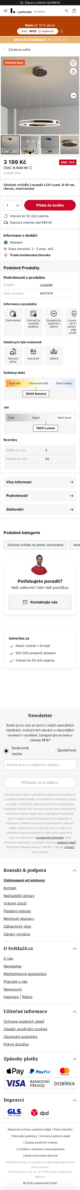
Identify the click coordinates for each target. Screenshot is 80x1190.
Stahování (14, 509)
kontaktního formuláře (50, 837)
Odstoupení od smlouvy (24, 880)
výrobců (69, 847)
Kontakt (10, 888)
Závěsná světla (19, 49)
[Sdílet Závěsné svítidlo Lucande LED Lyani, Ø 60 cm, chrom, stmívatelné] (73, 71)
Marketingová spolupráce (25, 973)
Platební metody (17, 911)
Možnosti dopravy (19, 918)
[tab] (40, 902)
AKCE (38, 31)
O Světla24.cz (18, 948)
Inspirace (11, 996)
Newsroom (13, 989)
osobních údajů (66, 842)
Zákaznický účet (17, 926)
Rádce (27, 996)
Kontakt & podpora (25, 870)
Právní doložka (16, 1044)
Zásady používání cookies (25, 1028)
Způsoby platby (21, 1059)
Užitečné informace (25, 1011)
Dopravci (14, 1100)
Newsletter (13, 966)
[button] (10, 144)
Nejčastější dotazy (19, 895)
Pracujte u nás (15, 981)
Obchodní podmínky (21, 1036)
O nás (8, 958)
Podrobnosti (17, 495)
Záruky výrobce (17, 934)
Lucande (46, 285)
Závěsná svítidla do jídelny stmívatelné (35, 545)
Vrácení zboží (15, 903)
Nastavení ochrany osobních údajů (29, 1129)
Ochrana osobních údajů (24, 1021)
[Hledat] (66, 10)
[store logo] (31, 10)
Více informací (18, 482)
